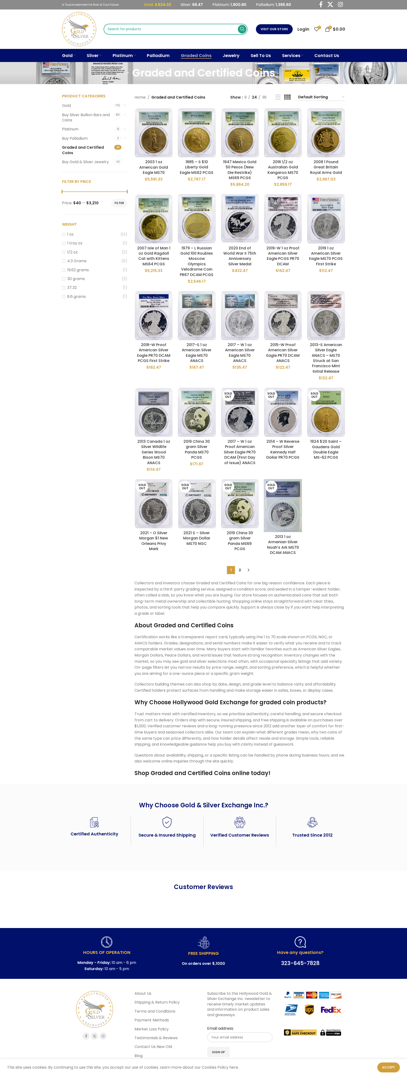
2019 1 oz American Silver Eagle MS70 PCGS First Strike (326, 256)
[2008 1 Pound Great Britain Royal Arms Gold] (326, 132)
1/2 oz (72, 252)
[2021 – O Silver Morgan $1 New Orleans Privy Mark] (153, 503)
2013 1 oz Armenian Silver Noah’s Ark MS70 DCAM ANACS (283, 544)
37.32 (72, 287)
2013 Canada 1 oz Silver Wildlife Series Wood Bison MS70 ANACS (153, 452)
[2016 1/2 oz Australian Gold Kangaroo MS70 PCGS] (283, 132)
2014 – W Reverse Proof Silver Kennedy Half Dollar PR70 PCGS (282, 449)
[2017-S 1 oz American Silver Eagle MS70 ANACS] (196, 315)
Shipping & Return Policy (157, 1002)
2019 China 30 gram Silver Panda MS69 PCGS (240, 541)
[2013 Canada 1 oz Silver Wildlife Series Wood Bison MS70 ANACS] (153, 412)
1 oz (70, 234)
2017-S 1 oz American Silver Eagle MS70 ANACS (196, 352)
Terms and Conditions (154, 1011)
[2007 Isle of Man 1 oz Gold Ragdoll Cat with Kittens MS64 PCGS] (153, 218)
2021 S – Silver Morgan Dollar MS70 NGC (196, 538)
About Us (142, 993)
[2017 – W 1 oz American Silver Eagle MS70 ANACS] (240, 315)
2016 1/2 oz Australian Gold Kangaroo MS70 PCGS (283, 170)
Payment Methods (151, 1020)
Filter (119, 203)
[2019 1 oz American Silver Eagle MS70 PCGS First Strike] (326, 218)
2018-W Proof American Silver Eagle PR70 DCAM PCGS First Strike (153, 352)
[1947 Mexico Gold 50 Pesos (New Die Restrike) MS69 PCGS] (240, 132)
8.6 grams (76, 296)
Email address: (220, 1028)
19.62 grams (78, 270)
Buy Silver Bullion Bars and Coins (86, 117)
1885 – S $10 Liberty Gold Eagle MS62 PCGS (196, 167)
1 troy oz (74, 243)
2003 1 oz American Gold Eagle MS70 (153, 167)
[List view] (278, 97)
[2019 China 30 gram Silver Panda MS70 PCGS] (196, 412)
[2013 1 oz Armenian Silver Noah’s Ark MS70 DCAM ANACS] (283, 505)
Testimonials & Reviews (156, 1037)
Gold (66, 105)
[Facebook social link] (86, 1036)
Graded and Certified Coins (83, 150)
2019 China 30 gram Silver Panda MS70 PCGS (196, 449)
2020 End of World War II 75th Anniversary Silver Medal (239, 256)
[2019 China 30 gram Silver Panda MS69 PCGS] (240, 503)
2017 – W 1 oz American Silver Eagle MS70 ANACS (240, 352)
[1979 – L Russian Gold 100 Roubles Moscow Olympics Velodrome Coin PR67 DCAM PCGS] (196, 218)
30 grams (76, 278)
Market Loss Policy (151, 1029)
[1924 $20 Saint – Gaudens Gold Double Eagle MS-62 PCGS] (326, 412)
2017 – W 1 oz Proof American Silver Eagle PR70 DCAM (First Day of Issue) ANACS (240, 452)
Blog (138, 1055)
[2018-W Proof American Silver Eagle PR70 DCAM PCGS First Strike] (153, 315)
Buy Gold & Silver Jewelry (85, 162)
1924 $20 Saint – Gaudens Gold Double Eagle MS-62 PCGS (326, 449)
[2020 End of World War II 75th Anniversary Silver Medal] (240, 218)
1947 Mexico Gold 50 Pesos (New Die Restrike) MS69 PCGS (239, 170)
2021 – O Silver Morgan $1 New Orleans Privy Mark (153, 541)
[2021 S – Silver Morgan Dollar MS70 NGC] (196, 503)
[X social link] (94, 1036)
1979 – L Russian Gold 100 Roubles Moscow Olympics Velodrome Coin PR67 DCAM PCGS (196, 261)
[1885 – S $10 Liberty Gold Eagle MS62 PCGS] (196, 132)
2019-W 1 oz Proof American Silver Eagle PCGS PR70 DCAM (282, 256)
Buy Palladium (75, 138)
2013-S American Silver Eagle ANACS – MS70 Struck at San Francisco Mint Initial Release (326, 358)
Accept (388, 1067)
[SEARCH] (242, 29)
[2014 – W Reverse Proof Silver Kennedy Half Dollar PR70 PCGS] (283, 412)
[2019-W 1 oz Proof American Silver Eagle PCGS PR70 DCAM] (283, 218)
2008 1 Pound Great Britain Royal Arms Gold (326, 167)
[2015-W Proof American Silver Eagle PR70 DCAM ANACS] (283, 315)
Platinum (70, 129)
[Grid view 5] (287, 97)
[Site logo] (79, 29)
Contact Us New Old (153, 1046)
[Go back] (126, 73)
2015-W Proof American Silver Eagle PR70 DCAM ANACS (283, 352)
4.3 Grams (76, 261)
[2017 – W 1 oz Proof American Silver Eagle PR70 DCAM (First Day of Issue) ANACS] (240, 412)
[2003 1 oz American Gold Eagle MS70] (153, 132)
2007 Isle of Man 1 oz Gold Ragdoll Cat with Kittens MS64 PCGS (153, 256)
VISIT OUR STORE (274, 29)
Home (140, 97)
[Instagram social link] (103, 1036)
